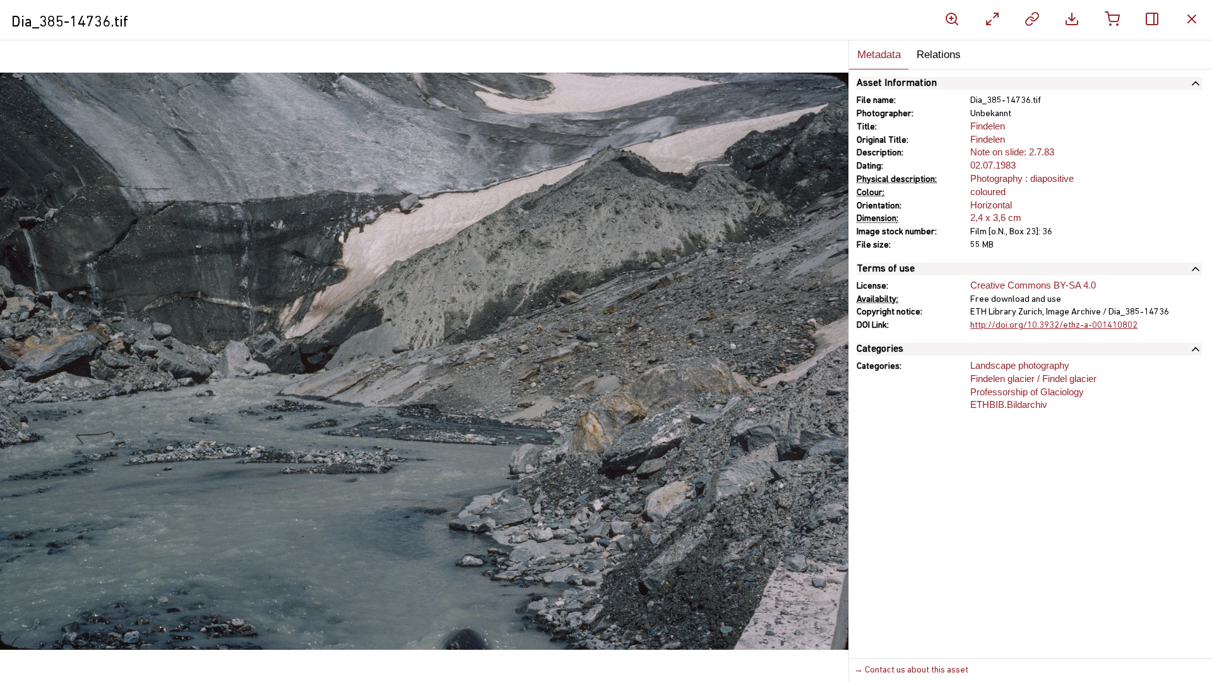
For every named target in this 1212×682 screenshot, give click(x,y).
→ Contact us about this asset (911, 670)
